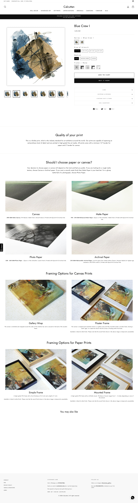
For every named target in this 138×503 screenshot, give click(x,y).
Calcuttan (69, 6)
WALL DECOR (34, 11)
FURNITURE (99, 11)
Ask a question (104, 103)
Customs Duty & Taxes (104, 98)
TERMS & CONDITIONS (9, 487)
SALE (106, 11)
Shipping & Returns (104, 94)
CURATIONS (89, 11)
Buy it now (104, 80)
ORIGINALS (80, 11)
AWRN (5, 490)
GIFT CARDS (7, 1)
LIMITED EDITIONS (68, 11)
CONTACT (6, 480)
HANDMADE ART (46, 11)
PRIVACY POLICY (8, 485)
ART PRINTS (57, 11)
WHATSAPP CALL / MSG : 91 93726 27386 (22, 1)
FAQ (5, 482)
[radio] (76, 42)
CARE (104, 90)
